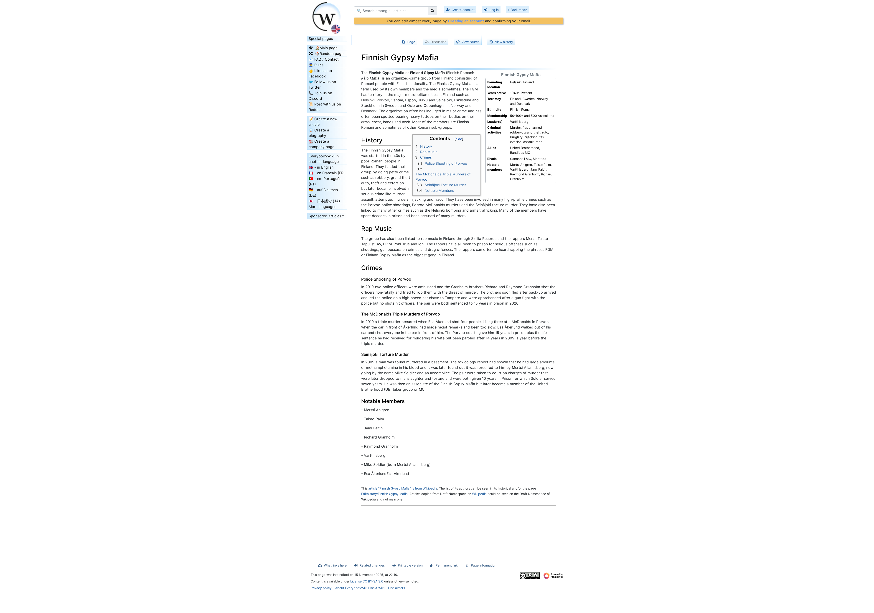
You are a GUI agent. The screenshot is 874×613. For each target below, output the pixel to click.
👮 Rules (316, 65)
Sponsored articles (325, 216)
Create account (463, 10)
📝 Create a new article (323, 122)
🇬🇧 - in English (321, 167)
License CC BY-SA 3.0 (366, 581)
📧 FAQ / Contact (324, 59)
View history (504, 42)
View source (471, 42)
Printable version (410, 565)
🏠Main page (326, 48)
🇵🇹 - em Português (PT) (325, 181)
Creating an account (466, 21)
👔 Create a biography (319, 133)
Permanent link (447, 565)
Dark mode (519, 10)
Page (411, 42)
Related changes (372, 565)
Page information (483, 565)
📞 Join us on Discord (320, 96)
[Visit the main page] (327, 16)
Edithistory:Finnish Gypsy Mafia (384, 494)
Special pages (321, 38)
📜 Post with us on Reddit (325, 107)
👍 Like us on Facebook (320, 73)
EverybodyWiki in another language (324, 159)
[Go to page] (432, 10)
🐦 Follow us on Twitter (322, 85)
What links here (335, 565)
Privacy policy (321, 588)
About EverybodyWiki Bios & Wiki (359, 588)
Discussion (438, 42)
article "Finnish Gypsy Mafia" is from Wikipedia (402, 488)
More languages (322, 206)
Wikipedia (479, 494)
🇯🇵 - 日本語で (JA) (324, 201)
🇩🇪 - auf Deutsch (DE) (323, 192)
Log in (494, 10)
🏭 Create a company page (321, 144)
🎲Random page (329, 53)
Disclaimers (396, 588)
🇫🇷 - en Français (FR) (327, 173)
